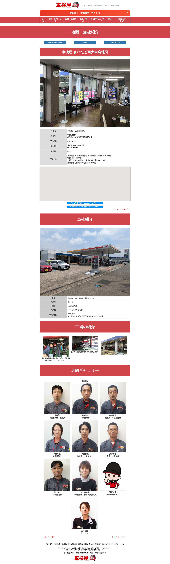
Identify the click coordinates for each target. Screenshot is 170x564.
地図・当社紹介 (62, 544)
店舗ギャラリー (115, 42)
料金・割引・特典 (51, 544)
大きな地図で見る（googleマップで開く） (85, 203)
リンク (122, 544)
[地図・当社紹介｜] (67, 8)
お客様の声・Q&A (99, 544)
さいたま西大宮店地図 (55, 42)
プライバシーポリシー (113, 544)
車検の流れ (71, 544)
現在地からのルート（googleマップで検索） (85, 206)
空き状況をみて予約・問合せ (84, 544)
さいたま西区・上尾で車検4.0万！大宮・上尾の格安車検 (84, 548)
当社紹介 (85, 42)
